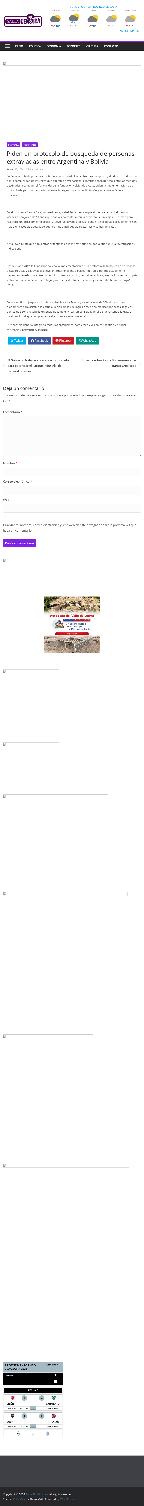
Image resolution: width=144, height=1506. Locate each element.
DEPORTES (73, 46)
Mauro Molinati (36, 169)
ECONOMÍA (54, 46)
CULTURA (92, 46)
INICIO (19, 46)
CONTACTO (111, 46)
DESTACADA (13, 145)
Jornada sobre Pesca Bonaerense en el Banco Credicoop (109, 363)
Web (6, 500)
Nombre (10, 463)
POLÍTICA (35, 46)
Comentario (12, 412)
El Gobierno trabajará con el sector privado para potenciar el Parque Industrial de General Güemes (38, 365)
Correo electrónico (17, 481)
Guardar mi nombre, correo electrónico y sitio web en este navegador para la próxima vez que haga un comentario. (69, 528)
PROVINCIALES (29, 145)
